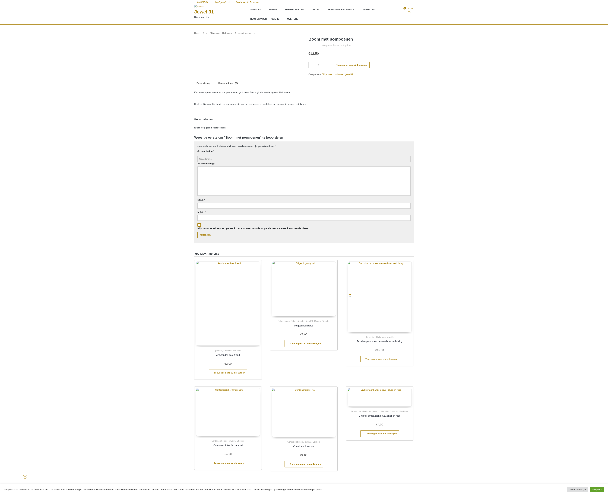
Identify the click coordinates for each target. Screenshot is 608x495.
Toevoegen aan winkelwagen (351, 65)
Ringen (317, 321)
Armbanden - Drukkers (361, 411)
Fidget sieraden (298, 321)
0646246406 (202, 2)
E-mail (201, 212)
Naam (201, 199)
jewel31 (349, 74)
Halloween (227, 33)
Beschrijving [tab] (203, 83)
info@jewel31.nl (222, 2)
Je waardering (205, 151)
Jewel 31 (204, 11)
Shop (205, 33)
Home (197, 33)
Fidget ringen (284, 321)
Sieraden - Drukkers (399, 411)
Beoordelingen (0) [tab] (228, 83)
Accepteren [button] (597, 489)
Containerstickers (220, 441)
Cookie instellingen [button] (577, 489)
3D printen (214, 33)
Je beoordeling (206, 163)
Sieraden (237, 350)
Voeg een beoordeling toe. (336, 45)
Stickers (240, 441)
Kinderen (227, 350)
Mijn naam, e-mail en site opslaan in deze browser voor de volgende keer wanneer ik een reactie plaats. (253, 228)
